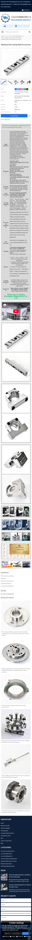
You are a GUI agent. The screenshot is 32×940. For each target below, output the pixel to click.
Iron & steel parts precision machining (11, 37)
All (6, 36)
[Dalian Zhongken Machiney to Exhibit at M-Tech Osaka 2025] (4, 877)
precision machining (6, 583)
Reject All (7, 933)
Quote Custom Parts (6, 840)
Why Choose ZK (5, 825)
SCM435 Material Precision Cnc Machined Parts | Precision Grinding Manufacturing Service (16, 811)
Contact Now (14, 115)
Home (2, 36)
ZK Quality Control (6, 835)
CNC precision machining (7, 576)
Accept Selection (16, 933)
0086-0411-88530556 (23, 26)
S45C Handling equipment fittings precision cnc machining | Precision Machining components (16, 776)
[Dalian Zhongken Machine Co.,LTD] (16, 18)
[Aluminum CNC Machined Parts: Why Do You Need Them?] (4, 887)
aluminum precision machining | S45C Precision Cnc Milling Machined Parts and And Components (15, 741)
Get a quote (9, 26)
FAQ (2, 838)
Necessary (6, 936)
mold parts (3, 578)
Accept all (25, 933)
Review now (11, 594)
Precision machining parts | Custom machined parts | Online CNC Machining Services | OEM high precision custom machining (16, 670)
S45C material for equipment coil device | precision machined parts (14, 706)
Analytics (13, 936)
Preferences (20, 936)
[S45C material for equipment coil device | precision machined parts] (16, 689)
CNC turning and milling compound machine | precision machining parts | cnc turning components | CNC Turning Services (15, 633)
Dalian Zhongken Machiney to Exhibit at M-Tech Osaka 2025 (20, 876)
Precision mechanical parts (16, 36)
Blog (2, 843)
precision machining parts (7, 581)
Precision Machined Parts (7, 833)
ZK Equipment (4, 830)
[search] (29, 32)
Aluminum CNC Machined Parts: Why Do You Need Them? (20, 886)
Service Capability (5, 828)
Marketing (28, 936)
